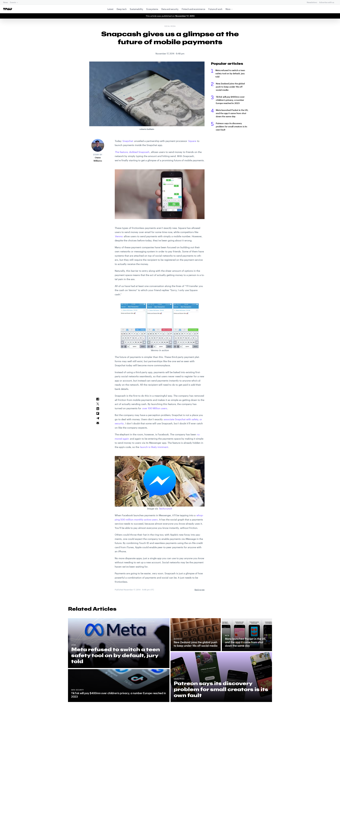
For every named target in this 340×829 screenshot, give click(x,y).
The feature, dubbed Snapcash (132, 151)
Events (13, 2)
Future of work (215, 9)
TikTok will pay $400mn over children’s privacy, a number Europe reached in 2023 (230, 99)
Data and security (169, 9)
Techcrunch (165, 508)
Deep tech (122, 9)
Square (192, 140)
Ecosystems (152, 9)
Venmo (119, 236)
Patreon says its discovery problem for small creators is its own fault (231, 126)
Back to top (200, 589)
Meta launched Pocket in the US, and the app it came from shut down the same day (232, 113)
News (5, 2)
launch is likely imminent (154, 447)
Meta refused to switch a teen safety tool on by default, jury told (230, 73)
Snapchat (127, 140)
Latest (110, 9)
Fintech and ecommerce (193, 9)
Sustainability (136, 9)
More (228, 9)
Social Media (170, 26)
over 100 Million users (154, 408)
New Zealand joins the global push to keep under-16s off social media (230, 86)
